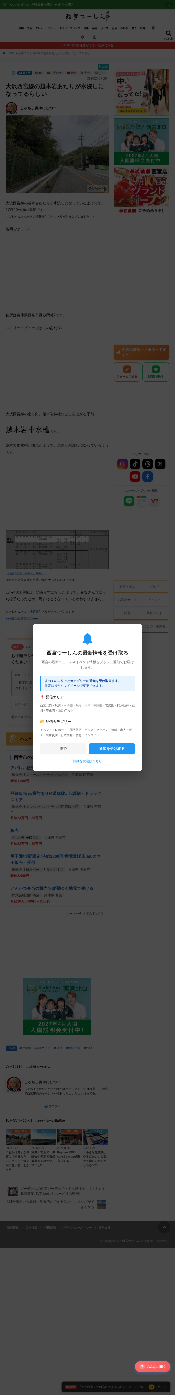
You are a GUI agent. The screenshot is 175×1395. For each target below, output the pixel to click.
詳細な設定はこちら (87, 761)
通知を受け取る (112, 749)
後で (63, 749)
